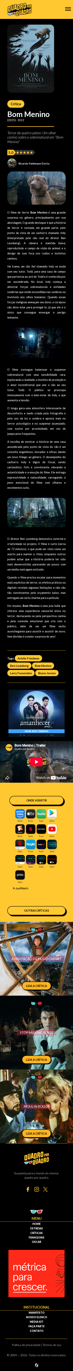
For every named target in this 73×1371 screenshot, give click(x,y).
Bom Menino (43, 665)
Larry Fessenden (21, 673)
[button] (68, 9)
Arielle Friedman (28, 658)
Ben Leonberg (19, 665)
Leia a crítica (36, 986)
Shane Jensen (47, 673)
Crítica (16, 104)
